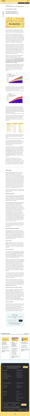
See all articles (26, 333)
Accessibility (12, 410)
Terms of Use (4, 410)
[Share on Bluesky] (3, 13)
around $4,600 (8, 231)
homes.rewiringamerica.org (10, 153)
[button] (27, 1)
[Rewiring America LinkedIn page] (20, 410)
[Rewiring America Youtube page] (27, 410)
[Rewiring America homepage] (3, 1)
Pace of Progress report (10, 65)
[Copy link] (3, 16)
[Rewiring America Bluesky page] (21, 410)
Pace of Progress (15, 48)
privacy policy (17, 324)
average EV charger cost (9, 285)
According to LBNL (9, 242)
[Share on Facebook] (3, 15)
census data (21, 260)
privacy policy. (18, 407)
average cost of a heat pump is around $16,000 (16, 195)
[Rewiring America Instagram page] (23, 410)
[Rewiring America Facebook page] (25, 410)
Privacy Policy (8, 410)
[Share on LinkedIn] (3, 12)
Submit (21, 320)
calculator (20, 146)
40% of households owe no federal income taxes (13, 202)
